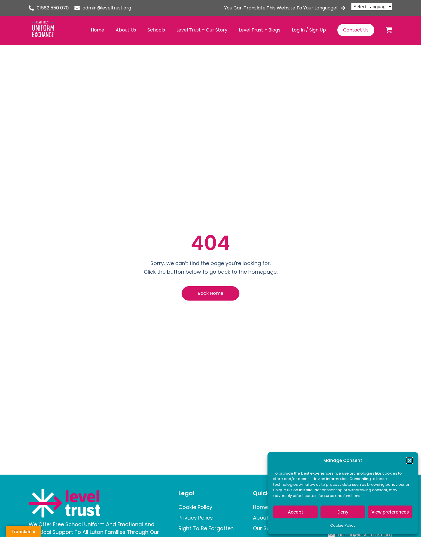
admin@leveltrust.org (106, 8)
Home (97, 30)
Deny (343, 512)
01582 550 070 (53, 8)
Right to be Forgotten (206, 528)
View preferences (390, 512)
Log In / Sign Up (309, 30)
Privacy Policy (195, 517)
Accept (295, 512)
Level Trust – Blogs (259, 30)
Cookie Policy (342, 525)
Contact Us (356, 30)
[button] (409, 460)
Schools (156, 30)
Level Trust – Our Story (201, 30)
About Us (126, 30)
